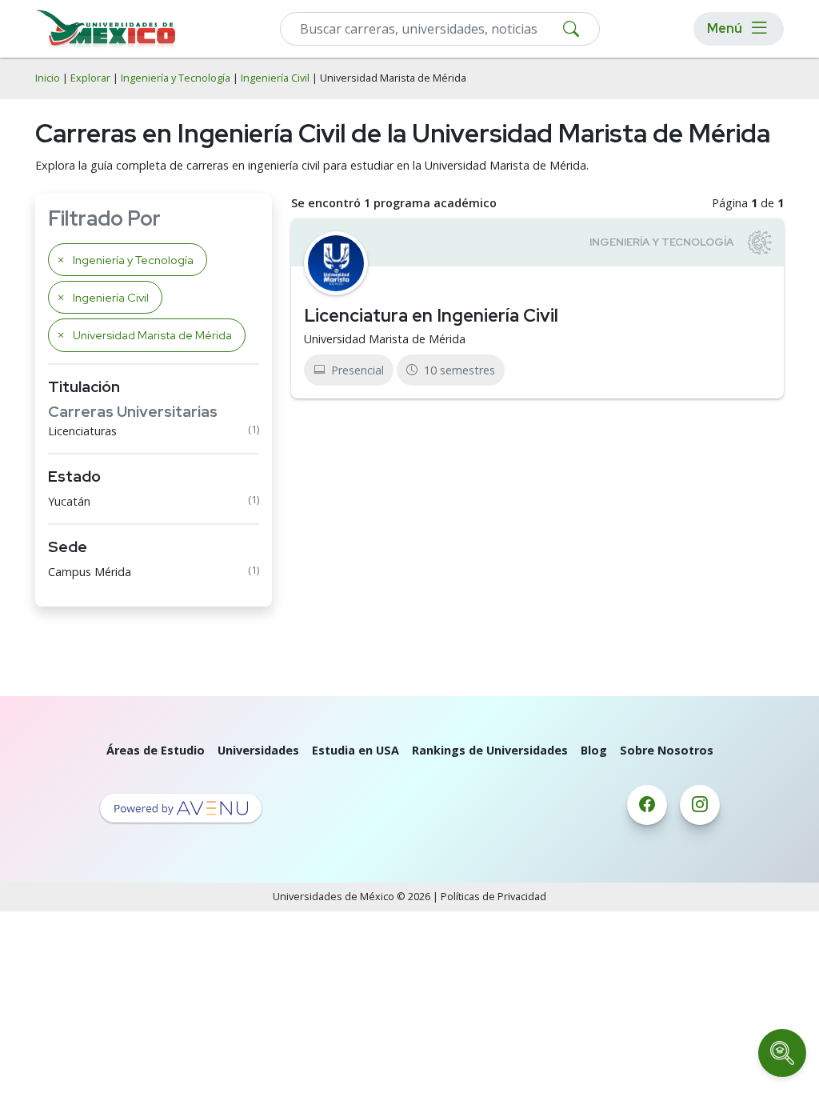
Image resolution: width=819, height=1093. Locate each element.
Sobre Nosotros (666, 750)
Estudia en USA (355, 750)
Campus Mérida (89, 571)
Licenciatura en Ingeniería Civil (431, 315)
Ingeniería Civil (275, 78)
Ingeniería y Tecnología (175, 78)
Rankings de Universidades (490, 750)
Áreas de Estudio (155, 750)
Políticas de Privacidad (493, 896)
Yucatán (69, 501)
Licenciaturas (82, 430)
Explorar (90, 78)
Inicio (47, 78)
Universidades (258, 750)
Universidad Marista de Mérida (384, 338)
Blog (594, 750)
